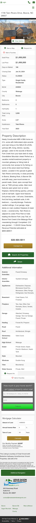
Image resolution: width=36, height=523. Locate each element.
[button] (2, 31)
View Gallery (19, 41)
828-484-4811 (18, 239)
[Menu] (33, 7)
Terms (13, 521)
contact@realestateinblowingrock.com (14, 497)
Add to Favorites (10, 53)
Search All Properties (19, 254)
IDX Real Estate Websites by (10, 519)
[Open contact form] (34, 2)
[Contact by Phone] (29, 2)
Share (19, 261)
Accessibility (5, 521)
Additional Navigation (18, 473)
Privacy (19, 521)
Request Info (28, 48)
